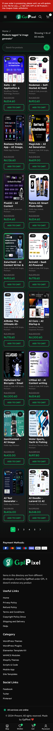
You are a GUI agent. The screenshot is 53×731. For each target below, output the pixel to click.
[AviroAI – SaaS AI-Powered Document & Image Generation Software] (39, 246)
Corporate (32, 330)
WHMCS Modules (11, 655)
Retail (46, 445)
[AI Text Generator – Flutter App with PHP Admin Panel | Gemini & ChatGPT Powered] (14, 482)
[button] (14, 107)
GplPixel (29, 579)
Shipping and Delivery (14, 621)
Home (5, 31)
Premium (16, 94)
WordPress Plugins (12, 645)
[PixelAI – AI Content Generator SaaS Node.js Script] (14, 187)
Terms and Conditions (13, 612)
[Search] (40, 17)
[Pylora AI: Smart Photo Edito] (39, 187)
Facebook (8, 689)
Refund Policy (10, 607)
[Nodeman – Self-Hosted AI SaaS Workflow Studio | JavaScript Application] (39, 69)
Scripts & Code (34, 91)
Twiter (6, 693)
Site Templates (41, 504)
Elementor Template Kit (14, 650)
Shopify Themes (11, 660)
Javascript (43, 91)
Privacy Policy (10, 602)
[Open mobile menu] (5, 17)
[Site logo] (26, 16)
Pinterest (7, 698)
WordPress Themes (11, 91)
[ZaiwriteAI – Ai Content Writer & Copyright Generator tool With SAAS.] (14, 246)
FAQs (5, 626)
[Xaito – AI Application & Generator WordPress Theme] (14, 69)
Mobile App (8, 150)
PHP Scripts (44, 150)
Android (40, 209)
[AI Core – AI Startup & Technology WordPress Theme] (39, 305)
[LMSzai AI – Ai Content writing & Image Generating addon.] (39, 364)
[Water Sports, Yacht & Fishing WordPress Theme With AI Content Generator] (39, 423)
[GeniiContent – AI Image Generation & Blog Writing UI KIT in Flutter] (14, 423)
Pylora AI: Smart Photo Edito (38, 204)
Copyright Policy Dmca (14, 616)
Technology (8, 94)
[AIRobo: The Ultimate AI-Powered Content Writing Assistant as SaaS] (14, 305)
